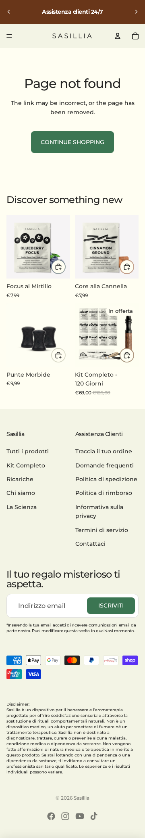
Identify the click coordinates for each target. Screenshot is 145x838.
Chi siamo (20, 493)
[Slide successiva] (136, 12)
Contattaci (90, 543)
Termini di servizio (101, 529)
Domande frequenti (104, 465)
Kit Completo (25, 465)
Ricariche (19, 479)
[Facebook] (51, 816)
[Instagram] (65, 816)
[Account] (117, 36)
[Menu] (9, 36)
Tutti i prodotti (27, 451)
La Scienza (21, 507)
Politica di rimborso (103, 493)
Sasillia (81, 798)
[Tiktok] (94, 816)
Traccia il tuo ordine (103, 451)
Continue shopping (72, 142)
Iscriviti (111, 605)
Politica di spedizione (106, 479)
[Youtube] (80, 816)
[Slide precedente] (9, 12)
